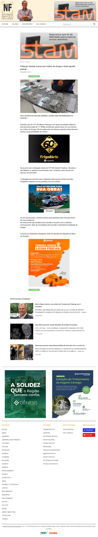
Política (5, 505)
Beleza (4, 429)
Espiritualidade (48, 440)
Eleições (5, 464)
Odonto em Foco (49, 457)
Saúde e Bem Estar (8, 512)
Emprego (5, 467)
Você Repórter (27, 24)
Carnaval (5, 436)
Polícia (27, 62)
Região (4, 508)
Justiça (4, 488)
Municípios (6, 495)
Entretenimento (8, 471)
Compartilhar (34, 76)
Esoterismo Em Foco (50, 436)
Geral (4, 481)
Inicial (22, 62)
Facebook (89, 430)
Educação (5, 460)
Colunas (15, 24)
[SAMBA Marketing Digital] (53, 533)
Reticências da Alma (50, 460)
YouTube (89, 435)
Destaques (6, 450)
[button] (94, 24)
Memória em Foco (49, 453)
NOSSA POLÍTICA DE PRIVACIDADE (12, 526)
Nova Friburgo (7, 498)
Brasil (4, 433)
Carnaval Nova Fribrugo (11, 440)
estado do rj (6, 478)
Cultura (5, 447)
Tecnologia (6, 515)
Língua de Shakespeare (51, 450)
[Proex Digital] (44, 533)
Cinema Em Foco (49, 429)
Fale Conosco (41, 24)
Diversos (5, 453)
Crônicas (46, 433)
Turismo (5, 519)
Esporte (5, 474)
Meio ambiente (7, 491)
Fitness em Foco (49, 443)
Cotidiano (5, 443)
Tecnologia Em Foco (50, 464)
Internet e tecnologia (10, 484)
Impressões (47, 447)
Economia (5, 457)
